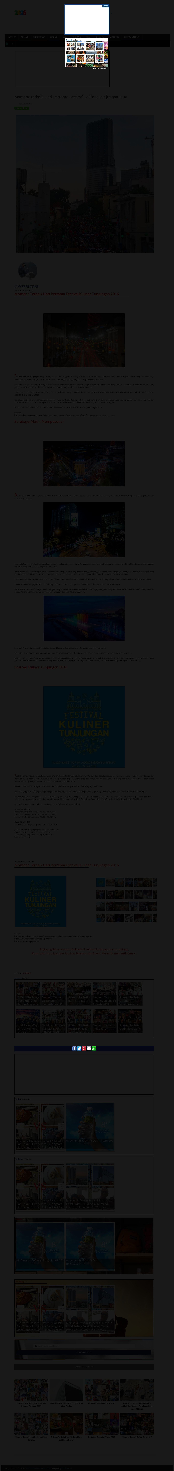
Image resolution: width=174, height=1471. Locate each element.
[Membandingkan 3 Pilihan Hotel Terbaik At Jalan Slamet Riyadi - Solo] (99, 47)
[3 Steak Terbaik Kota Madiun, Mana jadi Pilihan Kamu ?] (80, 59)
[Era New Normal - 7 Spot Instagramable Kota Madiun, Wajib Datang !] (89, 59)
